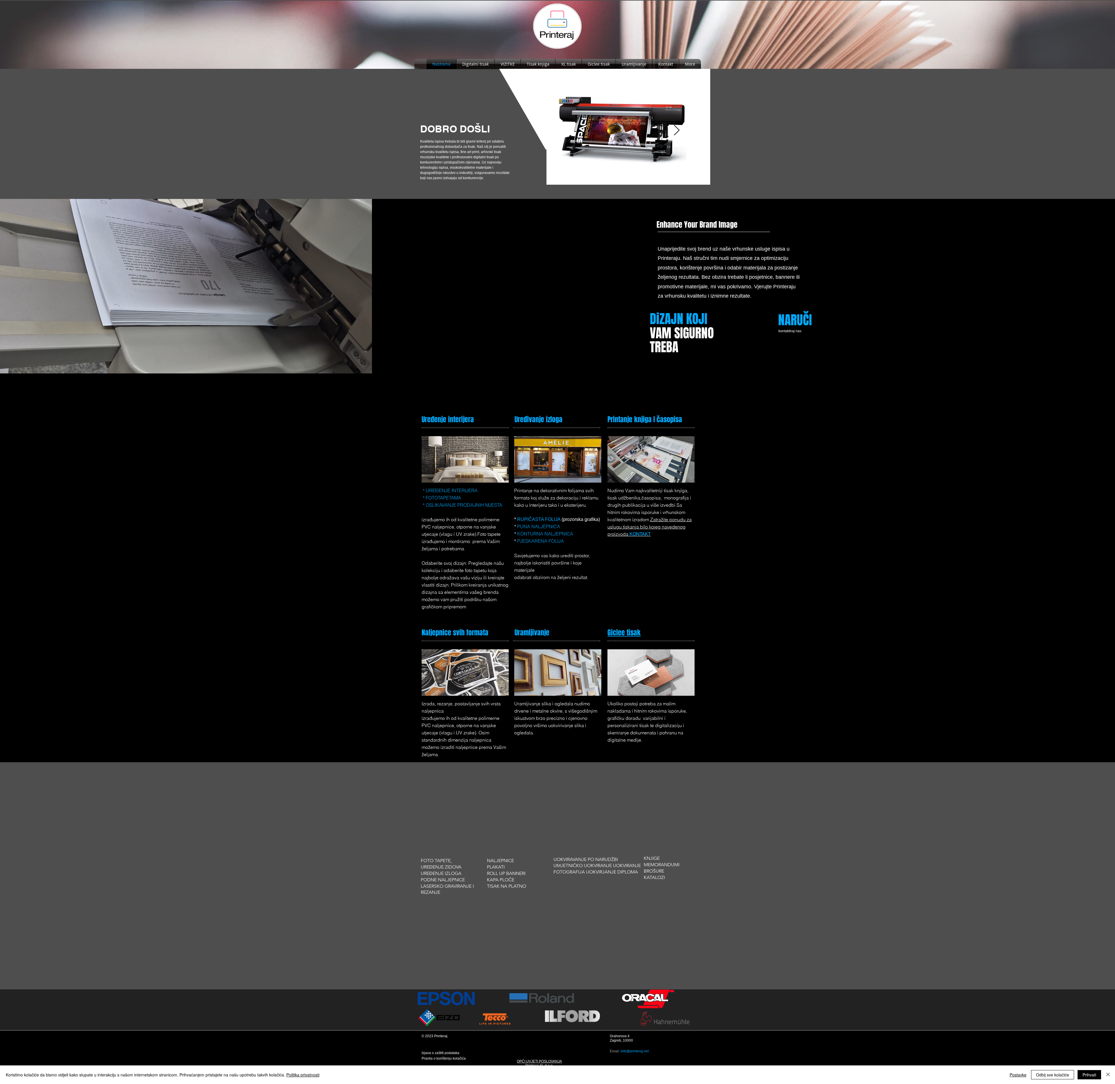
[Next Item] (676, 130)
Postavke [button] (1018, 1075)
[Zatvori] (1108, 1074)
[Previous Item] (569, 130)
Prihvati (1089, 1075)
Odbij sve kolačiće (1052, 1075)
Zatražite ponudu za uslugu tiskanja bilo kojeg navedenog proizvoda (649, 527)
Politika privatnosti (302, 1075)
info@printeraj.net (635, 1051)
